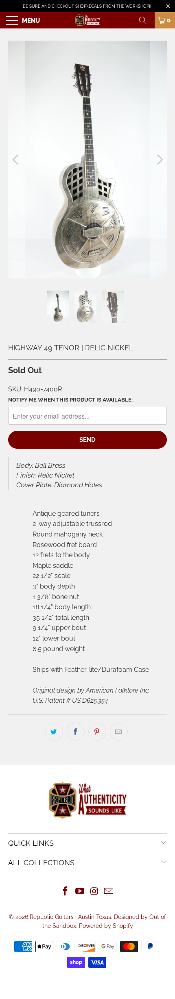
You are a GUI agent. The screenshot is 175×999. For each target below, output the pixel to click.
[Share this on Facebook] (76, 732)
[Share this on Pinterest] (97, 732)
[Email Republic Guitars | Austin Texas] (109, 891)
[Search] (145, 20)
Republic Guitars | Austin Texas (70, 917)
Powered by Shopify (106, 926)
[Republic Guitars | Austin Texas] (87, 20)
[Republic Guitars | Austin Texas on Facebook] (65, 891)
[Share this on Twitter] (54, 732)
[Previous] (16, 159)
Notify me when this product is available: (70, 400)
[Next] (158, 159)
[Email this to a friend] (119, 732)
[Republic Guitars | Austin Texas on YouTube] (80, 891)
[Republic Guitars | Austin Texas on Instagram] (94, 891)
